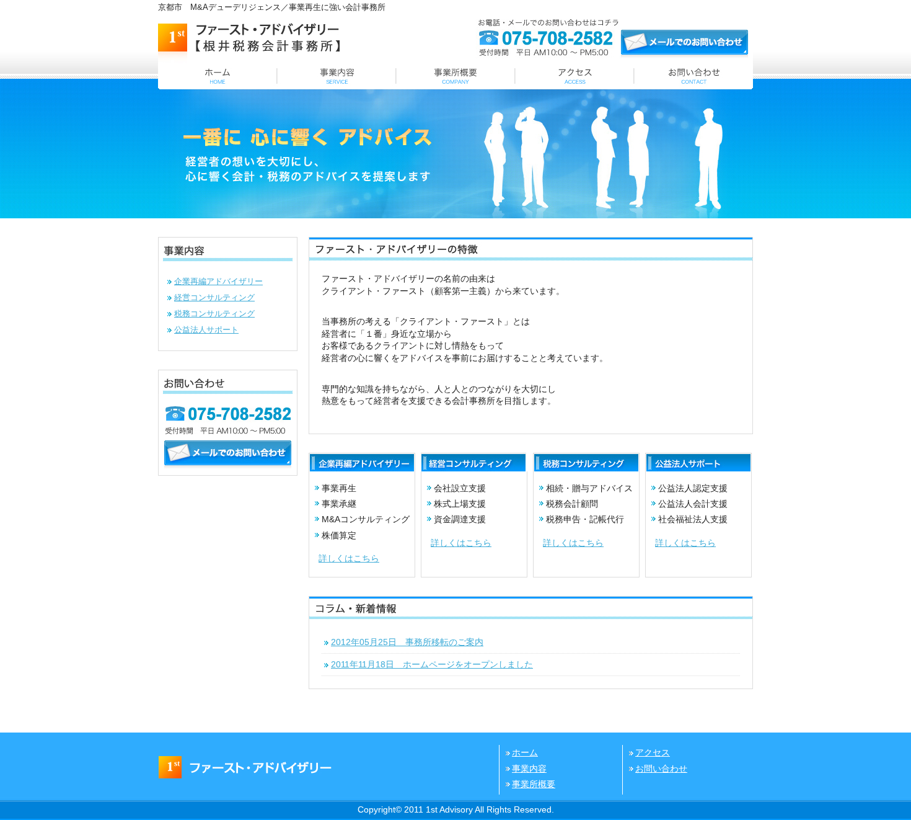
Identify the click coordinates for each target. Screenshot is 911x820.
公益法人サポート (206, 329)
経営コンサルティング (214, 297)
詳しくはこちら (349, 558)
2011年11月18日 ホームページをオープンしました (432, 664)
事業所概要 (533, 784)
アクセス (652, 752)
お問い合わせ (661, 768)
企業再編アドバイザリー (218, 281)
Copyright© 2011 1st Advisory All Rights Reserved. (456, 809)
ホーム (525, 752)
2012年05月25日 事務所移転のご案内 (407, 642)
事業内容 (529, 768)
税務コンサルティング (214, 313)
